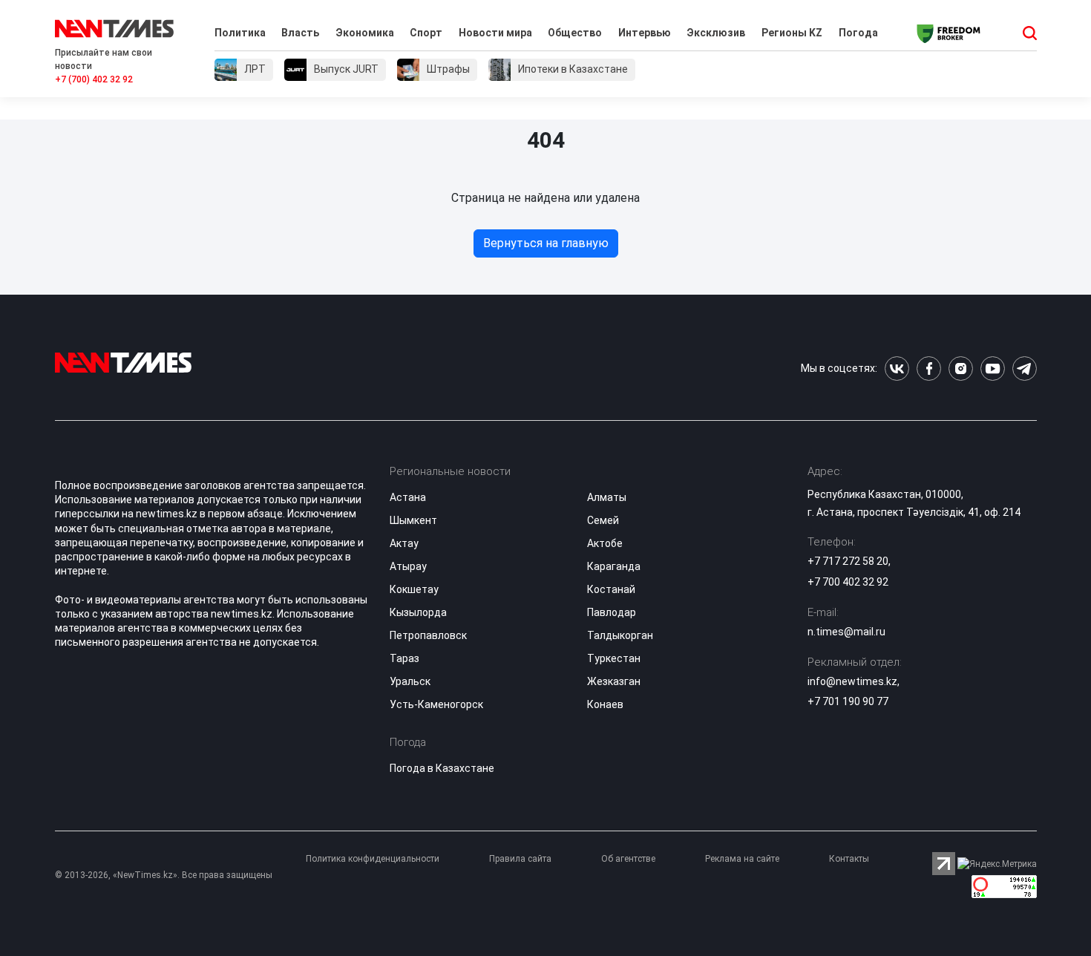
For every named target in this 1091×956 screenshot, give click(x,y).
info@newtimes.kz (852, 681)
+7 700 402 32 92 (847, 582)
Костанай (611, 589)
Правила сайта (520, 859)
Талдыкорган (620, 635)
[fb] (929, 368)
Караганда (613, 566)
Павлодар (611, 612)
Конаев (605, 704)
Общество (575, 33)
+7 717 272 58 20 (847, 561)
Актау (404, 543)
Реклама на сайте (742, 859)
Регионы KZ (791, 33)
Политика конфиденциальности (372, 859)
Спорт (426, 33)
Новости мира (495, 33)
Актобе (605, 543)
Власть (300, 33)
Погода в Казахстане (442, 768)
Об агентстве (628, 859)
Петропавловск (428, 635)
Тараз (404, 658)
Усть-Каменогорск (436, 704)
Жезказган (613, 681)
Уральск (410, 681)
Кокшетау (414, 589)
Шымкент (413, 520)
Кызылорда (418, 612)
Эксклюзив (716, 33)
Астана (408, 497)
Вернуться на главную (546, 243)
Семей (603, 520)
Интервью (644, 33)
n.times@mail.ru (846, 632)
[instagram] (961, 368)
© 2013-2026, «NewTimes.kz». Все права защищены (163, 875)
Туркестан (613, 658)
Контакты (849, 859)
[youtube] (992, 368)
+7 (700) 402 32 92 (94, 79)
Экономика (364, 33)
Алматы (606, 497)
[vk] (897, 368)
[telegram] (1024, 368)
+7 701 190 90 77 (847, 701)
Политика (240, 33)
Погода (858, 33)
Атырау (408, 566)
